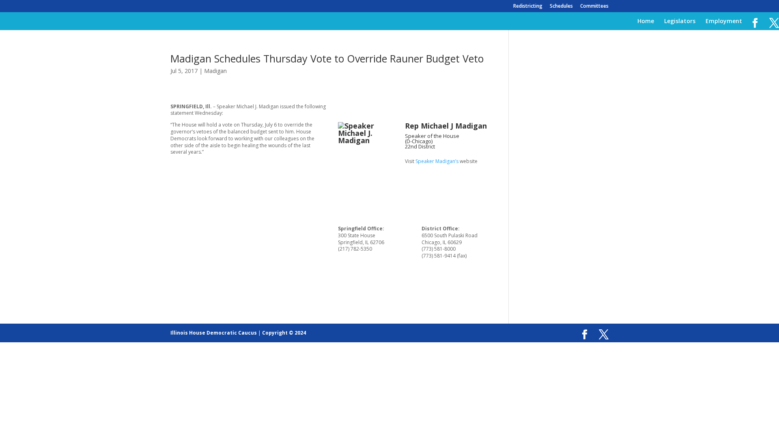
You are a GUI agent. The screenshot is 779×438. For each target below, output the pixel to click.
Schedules (561, 6)
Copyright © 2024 (284, 332)
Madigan (215, 71)
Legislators (679, 21)
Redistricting (527, 6)
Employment (724, 21)
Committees (594, 6)
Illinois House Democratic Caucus (213, 332)
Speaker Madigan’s (436, 161)
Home (645, 21)
